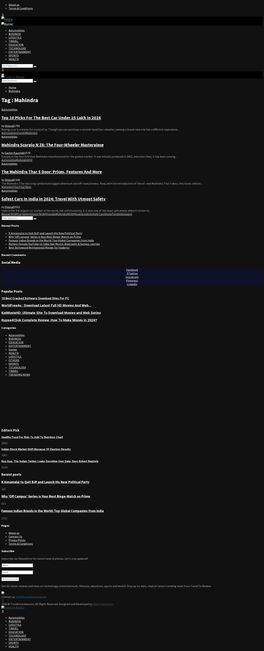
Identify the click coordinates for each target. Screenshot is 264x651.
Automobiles (17, 30)
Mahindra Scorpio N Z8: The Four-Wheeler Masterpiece (52, 145)
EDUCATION (16, 44)
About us (14, 4)
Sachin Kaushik (14, 153)
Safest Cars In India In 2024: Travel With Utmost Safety (53, 199)
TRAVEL (13, 41)
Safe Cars (98, 214)
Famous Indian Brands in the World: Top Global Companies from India (51, 240)
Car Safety (24, 214)
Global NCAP (38, 214)
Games (13, 349)
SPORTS (14, 55)
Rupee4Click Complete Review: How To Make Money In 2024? (49, 320)
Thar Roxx (25, 187)
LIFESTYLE (15, 37)
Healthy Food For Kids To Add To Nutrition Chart (32, 437)
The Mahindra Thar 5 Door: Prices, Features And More (51, 171)
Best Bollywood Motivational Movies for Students (39, 247)
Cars (20, 133)
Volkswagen (124, 214)
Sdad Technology (103, 604)
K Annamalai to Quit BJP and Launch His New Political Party (45, 233)
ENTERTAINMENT (20, 52)
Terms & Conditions (21, 8)
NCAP (70, 214)
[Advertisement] (28, 401)
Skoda (108, 214)
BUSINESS (15, 34)
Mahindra (31, 133)
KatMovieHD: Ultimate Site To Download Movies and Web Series (51, 313)
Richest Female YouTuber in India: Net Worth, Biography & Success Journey (54, 244)
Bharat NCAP (9, 214)
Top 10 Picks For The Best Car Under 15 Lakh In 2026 (51, 117)
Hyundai (51, 214)
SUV (30, 160)
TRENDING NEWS (19, 374)
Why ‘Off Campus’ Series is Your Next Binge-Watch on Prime (45, 237)
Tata (114, 214)
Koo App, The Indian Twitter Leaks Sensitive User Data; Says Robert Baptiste (49, 461)
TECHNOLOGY (17, 48)
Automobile (8, 160)
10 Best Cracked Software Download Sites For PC (35, 298)
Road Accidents (83, 214)
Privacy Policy (17, 540)
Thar (16, 187)
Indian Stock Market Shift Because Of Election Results (36, 449)
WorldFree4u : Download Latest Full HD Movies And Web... (46, 305)
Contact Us (15, 536)
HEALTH (14, 59)
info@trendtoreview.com (31, 597)
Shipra (9, 126)
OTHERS (14, 360)
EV (24, 133)
